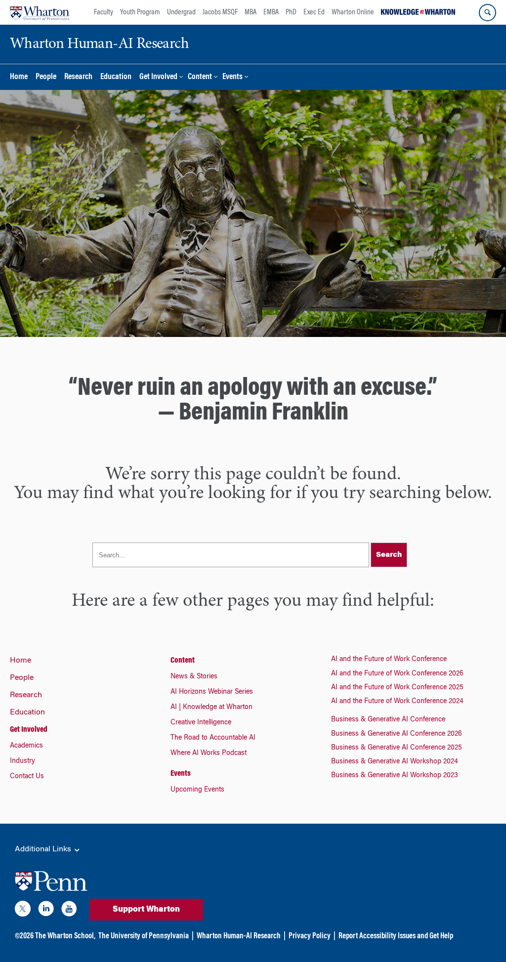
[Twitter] (23, 910)
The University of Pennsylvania (143, 936)
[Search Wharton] (487, 12)
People (46, 77)
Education (115, 77)
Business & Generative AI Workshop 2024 (394, 761)
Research (78, 77)
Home (19, 77)
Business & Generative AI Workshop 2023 (394, 775)
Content (200, 77)
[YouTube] (69, 910)
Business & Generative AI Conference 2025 (396, 748)
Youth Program (140, 12)
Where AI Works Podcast (208, 753)
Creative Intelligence (200, 722)
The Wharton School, (65, 936)
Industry (22, 761)
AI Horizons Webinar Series (211, 692)
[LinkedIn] (46, 910)
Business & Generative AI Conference (388, 719)
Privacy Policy (310, 936)
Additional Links (44, 849)
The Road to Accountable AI (212, 738)
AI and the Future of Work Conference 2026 (397, 673)
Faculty (103, 12)
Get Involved (158, 77)
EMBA (271, 12)
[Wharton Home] (39, 12)
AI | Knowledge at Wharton (211, 707)
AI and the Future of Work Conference (389, 659)
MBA (250, 12)
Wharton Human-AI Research (239, 936)
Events (232, 77)
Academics (26, 746)
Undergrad (181, 12)
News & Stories (193, 676)
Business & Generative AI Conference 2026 (396, 734)
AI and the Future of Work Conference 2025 (397, 687)
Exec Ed (314, 12)
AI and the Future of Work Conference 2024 (397, 701)
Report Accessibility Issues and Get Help (395, 936)
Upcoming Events (197, 790)
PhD (291, 12)
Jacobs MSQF (220, 12)
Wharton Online (353, 12)
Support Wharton (146, 910)
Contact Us (27, 776)
